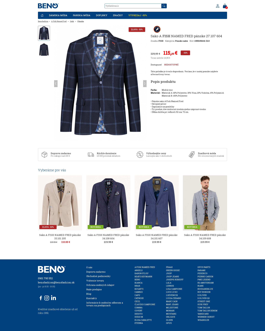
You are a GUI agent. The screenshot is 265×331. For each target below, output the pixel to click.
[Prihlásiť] (217, 6)
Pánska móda (81, 15)
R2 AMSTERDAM (206, 282)
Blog (88, 293)
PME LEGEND (204, 279)
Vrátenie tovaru (95, 280)
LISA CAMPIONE (174, 289)
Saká (72, 21)
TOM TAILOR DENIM (207, 310)
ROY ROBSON (204, 292)
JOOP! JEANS (172, 276)
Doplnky (101, 15)
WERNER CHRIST (206, 317)
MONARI (170, 310)
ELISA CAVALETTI (143, 320)
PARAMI (202, 270)
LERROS (170, 285)
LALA (168, 282)
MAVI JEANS (172, 304)
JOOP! (169, 273)
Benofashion (43, 21)
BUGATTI (139, 289)
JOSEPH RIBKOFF (174, 279)
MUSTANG (171, 314)
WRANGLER (203, 320)
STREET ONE (204, 301)
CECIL (137, 301)
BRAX (137, 285)
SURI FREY (203, 304)
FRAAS (169, 267)
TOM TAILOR (204, 307)
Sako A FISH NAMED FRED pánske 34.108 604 (108, 236)
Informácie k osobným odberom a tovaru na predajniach (104, 304)
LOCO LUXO (171, 292)
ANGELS (139, 270)
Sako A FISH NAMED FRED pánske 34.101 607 (156, 236)
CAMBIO (139, 292)
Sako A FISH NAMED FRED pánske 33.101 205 (60, 236)
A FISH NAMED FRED (145, 267)
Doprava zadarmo (95, 271)
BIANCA (138, 282)
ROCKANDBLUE (205, 289)
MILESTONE (172, 307)
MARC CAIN (171, 301)
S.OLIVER (202, 295)
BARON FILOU (142, 273)
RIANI (201, 285)
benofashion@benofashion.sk (56, 282)
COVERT (138, 310)
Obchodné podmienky (98, 276)
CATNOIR (139, 298)
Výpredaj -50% (137, 15)
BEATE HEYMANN (143, 276)
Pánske (80, 21)
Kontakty (91, 298)
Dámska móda (58, 15)
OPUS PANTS (204, 267)
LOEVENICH (172, 295)
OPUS (169, 323)
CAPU (137, 295)
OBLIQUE (170, 317)
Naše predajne (94, 289)
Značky (118, 15)
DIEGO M (139, 317)
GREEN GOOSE (173, 270)
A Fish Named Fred (59, 21)
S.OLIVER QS (204, 298)
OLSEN (169, 320)
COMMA (138, 307)
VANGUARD (203, 314)
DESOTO (139, 314)
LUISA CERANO (173, 298)
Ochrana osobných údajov (100, 285)
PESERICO (202, 273)
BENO (137, 279)
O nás (89, 267)
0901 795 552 (45, 278)
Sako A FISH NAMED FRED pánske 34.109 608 (205, 236)
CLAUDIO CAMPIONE (145, 304)
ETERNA (139, 323)
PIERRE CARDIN (205, 276)
